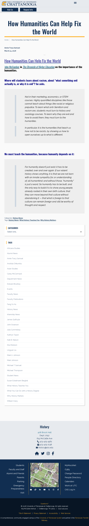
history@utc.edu (45, 447)
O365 (67, 469)
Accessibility (53, 513)
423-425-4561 (46, 441)
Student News (12, 376)
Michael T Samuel (14, 365)
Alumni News (12, 253)
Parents (20, 477)
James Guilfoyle (13, 320)
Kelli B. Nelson (12, 340)
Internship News (13, 314)
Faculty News (12, 294)
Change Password (73, 473)
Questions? (44, 504)
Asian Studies (12, 269)
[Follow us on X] (49, 489)
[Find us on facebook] (53, 454)
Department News (14, 279)
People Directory (73, 477)
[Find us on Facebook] (58, 489)
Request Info (28, 9)
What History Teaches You (29, 220)
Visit (22, 493)
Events (10, 289)
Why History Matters (48, 220)
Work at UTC (71, 485)
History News (18, 218)
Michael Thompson (15, 370)
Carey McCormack (14, 274)
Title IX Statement (25, 513)
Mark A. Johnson (13, 355)
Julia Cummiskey (13, 330)
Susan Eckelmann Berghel (17, 381)
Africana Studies (13, 248)
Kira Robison (12, 345)
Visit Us (10, 9)
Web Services (65, 513)
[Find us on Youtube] (44, 489)
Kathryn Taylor (13, 335)
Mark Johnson (12, 360)
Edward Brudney (13, 284)
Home (6, 40)
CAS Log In (70, 489)
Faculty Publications (15, 299)
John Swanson (13, 325)
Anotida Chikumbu (14, 264)
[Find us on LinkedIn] (40, 489)
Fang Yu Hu (11, 304)
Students (20, 465)
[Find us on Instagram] (48, 454)
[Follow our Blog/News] (35, 489)
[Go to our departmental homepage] (37, 454)
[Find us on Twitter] (43, 454)
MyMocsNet (70, 465)
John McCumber (11, 67)
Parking (20, 481)
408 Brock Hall (44, 432)
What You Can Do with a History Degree (23, 391)
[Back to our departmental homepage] (31, 489)
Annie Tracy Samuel (15, 258)
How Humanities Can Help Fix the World (32, 61)
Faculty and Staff (16, 469)
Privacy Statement (40, 513)
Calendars (69, 481)
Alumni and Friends (15, 473)
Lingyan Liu (11, 350)
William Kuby (12, 401)
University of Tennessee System (51, 518)
